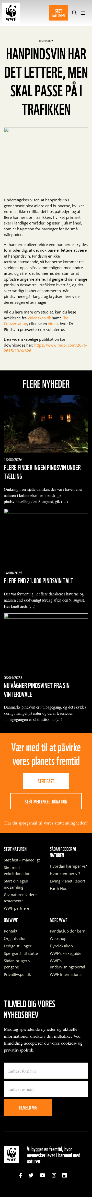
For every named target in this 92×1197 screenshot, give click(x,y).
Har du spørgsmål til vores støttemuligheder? (46, 823)
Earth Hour (59, 888)
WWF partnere (16, 908)
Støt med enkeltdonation (46, 801)
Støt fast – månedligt (22, 859)
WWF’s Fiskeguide (65, 953)
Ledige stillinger (17, 945)
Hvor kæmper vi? (65, 873)
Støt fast (46, 781)
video (53, 323)
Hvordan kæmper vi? (68, 866)
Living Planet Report (67, 881)
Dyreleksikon (61, 945)
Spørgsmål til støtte (21, 953)
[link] (20, 1175)
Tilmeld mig (27, 1107)
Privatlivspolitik (17, 974)
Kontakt (10, 931)
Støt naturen (58, 12)
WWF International (66, 974)
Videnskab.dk (39, 317)
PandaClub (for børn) (68, 931)
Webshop (58, 938)
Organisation (15, 938)
